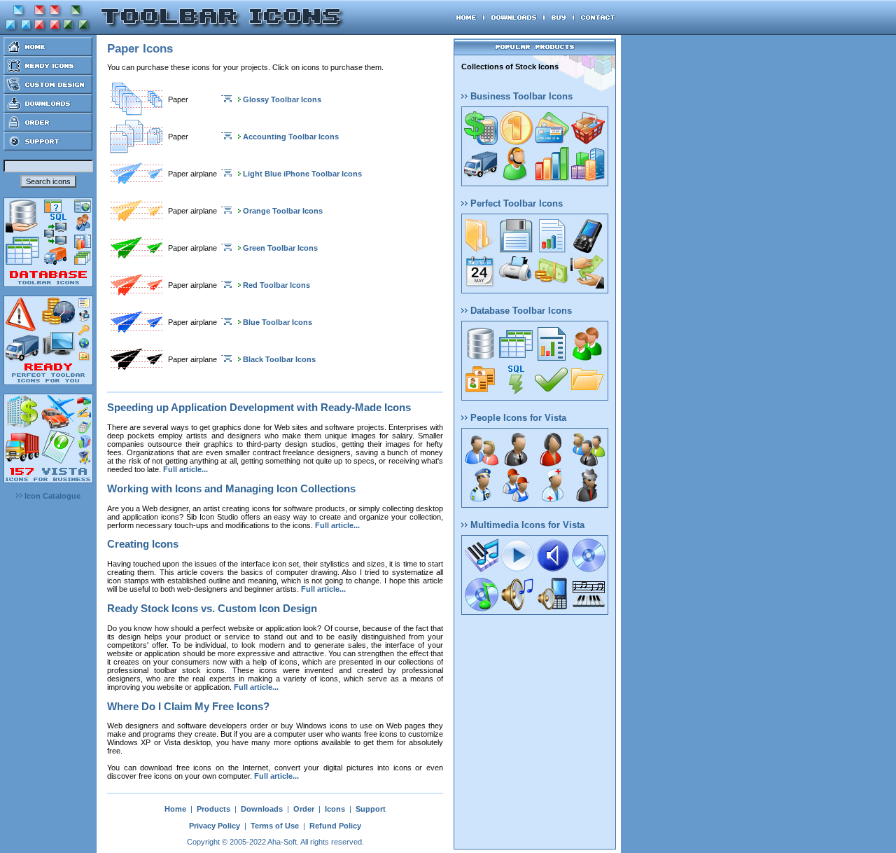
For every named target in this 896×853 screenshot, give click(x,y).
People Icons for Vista (517, 417)
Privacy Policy (214, 825)
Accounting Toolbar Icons (291, 136)
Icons (335, 809)
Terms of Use (275, 825)
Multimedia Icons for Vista (526, 525)
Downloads (262, 809)
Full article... (185, 469)
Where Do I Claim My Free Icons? (188, 706)
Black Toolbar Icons (279, 359)
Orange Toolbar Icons (283, 211)
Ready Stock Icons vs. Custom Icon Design (212, 608)
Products (213, 809)
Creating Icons (142, 544)
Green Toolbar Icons (280, 248)
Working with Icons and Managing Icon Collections (231, 488)
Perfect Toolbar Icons (515, 203)
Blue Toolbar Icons (277, 322)
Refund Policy (335, 825)
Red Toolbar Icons (276, 285)
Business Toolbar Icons (520, 96)
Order (303, 809)
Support (371, 809)
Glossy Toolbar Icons (282, 99)
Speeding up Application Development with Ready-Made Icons (259, 407)
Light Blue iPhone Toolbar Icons (302, 173)
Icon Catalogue (51, 496)
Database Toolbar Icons (520, 310)
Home (175, 809)
